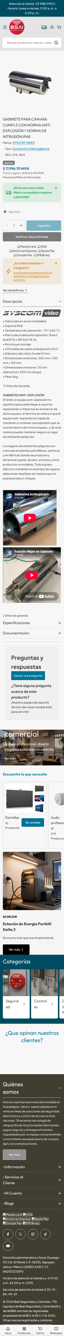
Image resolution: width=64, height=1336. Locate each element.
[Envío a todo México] (44, 27)
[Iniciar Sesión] (52, 27)
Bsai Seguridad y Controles (32, 1301)
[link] (39, 788)
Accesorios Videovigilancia (30, 149)
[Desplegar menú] (5, 27)
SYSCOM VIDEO (24, 143)
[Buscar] (56, 43)
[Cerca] (56, 188)
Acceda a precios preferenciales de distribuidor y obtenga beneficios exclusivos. (33, 276)
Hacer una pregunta (28, 675)
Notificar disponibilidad (32, 236)
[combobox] (32, 43)
